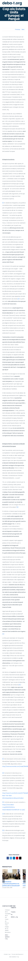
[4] (3, 634)
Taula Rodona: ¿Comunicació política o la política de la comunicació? (9, 874)
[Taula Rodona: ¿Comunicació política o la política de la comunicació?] (11, 874)
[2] (18, 299)
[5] (20, 685)
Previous (17, 29)
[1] (3, 203)
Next (23, 29)
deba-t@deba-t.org (7, 937)
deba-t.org (7, 954)
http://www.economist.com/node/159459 (15, 766)
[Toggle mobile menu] (25, 4)
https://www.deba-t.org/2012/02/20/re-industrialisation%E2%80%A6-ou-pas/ (13, 807)
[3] (17, 507)
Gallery (13, 874)
